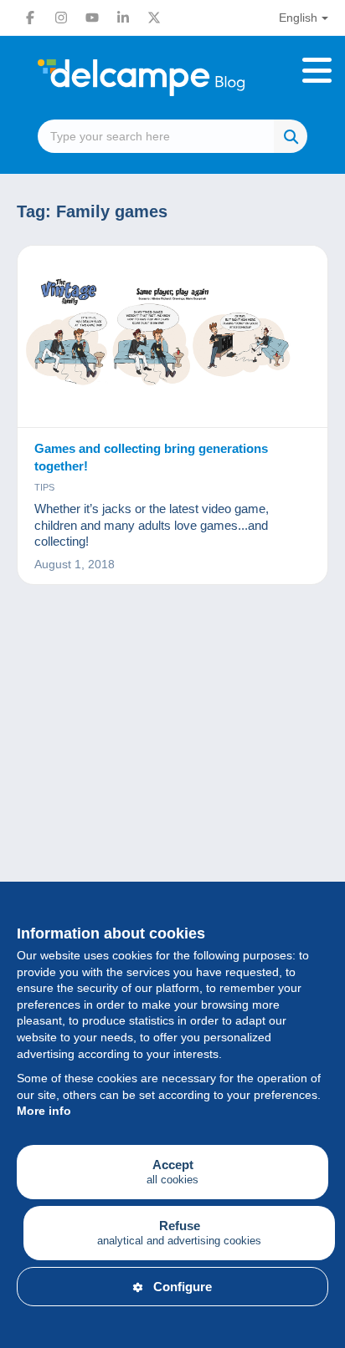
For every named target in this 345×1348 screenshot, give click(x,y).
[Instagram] (61, 17)
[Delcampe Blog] (172, 78)
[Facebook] (30, 17)
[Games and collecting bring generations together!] (172, 337)
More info (44, 1110)
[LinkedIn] (123, 17)
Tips (44, 487)
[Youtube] (92, 17)
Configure (182, 1286)
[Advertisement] (172, 807)
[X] (154, 17)
